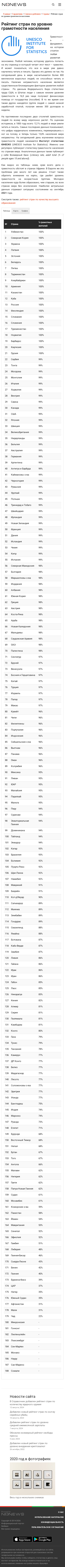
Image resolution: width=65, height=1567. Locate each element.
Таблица (6, 211)
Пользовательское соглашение (48, 1527)
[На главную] (14, 4)
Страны (45, 14)
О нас (61, 1512)
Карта (15, 211)
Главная (6, 14)
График (25, 211)
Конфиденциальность (52, 1522)
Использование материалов (49, 1517)
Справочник (17, 14)
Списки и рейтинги (32, 14)
